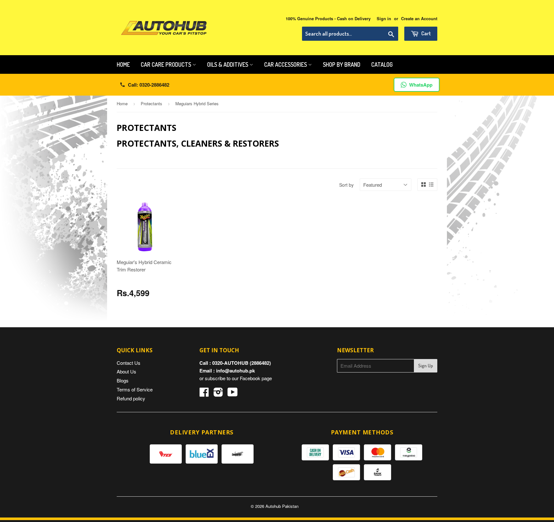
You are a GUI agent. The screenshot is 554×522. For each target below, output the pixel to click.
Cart (425, 33)
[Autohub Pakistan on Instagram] (218, 393)
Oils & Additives (228, 64)
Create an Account (419, 18)
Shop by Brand (341, 64)
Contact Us (128, 362)
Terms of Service (135, 389)
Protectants (151, 103)
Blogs (123, 380)
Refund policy (131, 398)
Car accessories (286, 64)
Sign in (384, 18)
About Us (126, 371)
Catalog (382, 64)
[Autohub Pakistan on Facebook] (204, 393)
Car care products (166, 64)
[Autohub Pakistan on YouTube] (233, 393)
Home (123, 64)
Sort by (346, 185)
